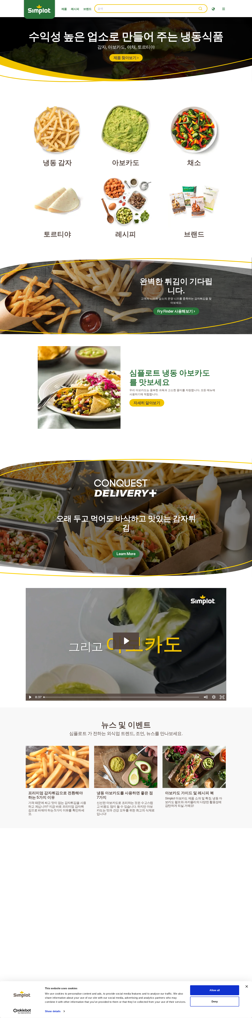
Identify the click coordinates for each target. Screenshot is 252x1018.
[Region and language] (213, 9)
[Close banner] (246, 986)
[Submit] (200, 8)
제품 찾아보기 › (126, 57)
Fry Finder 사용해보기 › (176, 311)
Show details (53, 1011)
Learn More (126, 554)
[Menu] (223, 9)
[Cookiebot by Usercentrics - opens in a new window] (22, 1011)
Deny (215, 1001)
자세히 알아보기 (147, 403)
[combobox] (150, 8)
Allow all (214, 990)
